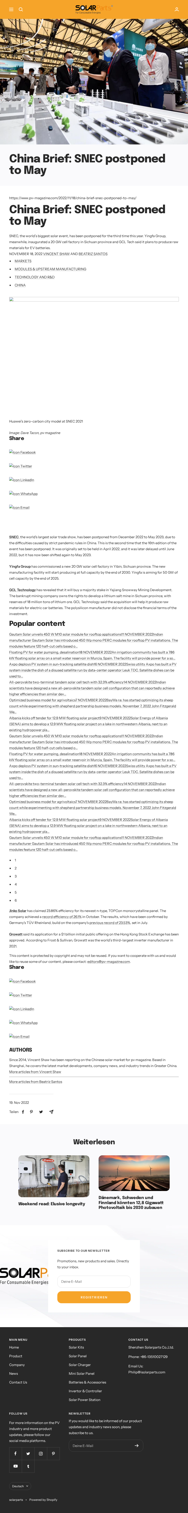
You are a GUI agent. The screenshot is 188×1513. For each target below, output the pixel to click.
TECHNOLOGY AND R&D (35, 277)
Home (14, 1347)
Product (15, 1356)
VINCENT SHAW (56, 254)
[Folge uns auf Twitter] (28, 1453)
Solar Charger (80, 1365)
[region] (62, 525)
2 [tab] (16, 868)
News (13, 1373)
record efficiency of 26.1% (62, 917)
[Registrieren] (137, 1445)
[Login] (177, 9)
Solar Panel (78, 1356)
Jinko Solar (17, 911)
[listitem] (23, 1112)
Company (17, 1365)
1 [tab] (15, 860)
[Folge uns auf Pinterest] (53, 1453)
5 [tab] (16, 892)
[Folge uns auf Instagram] (40, 1453)
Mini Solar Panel (81, 1373)
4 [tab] (16, 884)
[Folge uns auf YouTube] (15, 1466)
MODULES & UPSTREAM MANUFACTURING (50, 269)
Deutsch (18, 1486)
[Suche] (21, 9)
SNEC (14, 537)
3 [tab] (16, 876)
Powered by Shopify (43, 1499)
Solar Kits (76, 1347)
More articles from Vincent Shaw (35, 1072)
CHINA (20, 285)
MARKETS (23, 261)
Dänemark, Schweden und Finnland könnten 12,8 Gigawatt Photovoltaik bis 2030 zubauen (131, 1203)
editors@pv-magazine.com (108, 961)
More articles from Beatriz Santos (35, 1081)
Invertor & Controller (85, 1391)
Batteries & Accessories (87, 1382)
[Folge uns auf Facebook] (15, 1453)
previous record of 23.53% (109, 922)
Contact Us (18, 1382)
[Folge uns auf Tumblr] (28, 1466)
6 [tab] (16, 900)
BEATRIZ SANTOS (93, 254)
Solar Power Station (84, 1400)
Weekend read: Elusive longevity (51, 1204)
